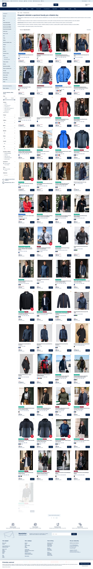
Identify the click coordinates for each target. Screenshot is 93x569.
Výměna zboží (27, 549)
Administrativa (49, 554)
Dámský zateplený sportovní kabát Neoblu (81, 343)
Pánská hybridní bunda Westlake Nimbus (44, 313)
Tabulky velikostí (27, 545)
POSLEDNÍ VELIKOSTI (8, 157)
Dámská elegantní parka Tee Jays (80, 182)
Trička (3, 556)
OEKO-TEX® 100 (7, 156)
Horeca (48, 552)
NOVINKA (6, 154)
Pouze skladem (7, 164)
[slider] (3, 99)
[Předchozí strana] (51, 518)
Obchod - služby (49, 555)
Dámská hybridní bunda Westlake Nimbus (81, 440)
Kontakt (26, 547)
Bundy (3, 553)
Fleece (3, 557)
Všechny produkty (7, 163)
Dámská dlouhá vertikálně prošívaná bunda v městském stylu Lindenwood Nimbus (25, 248)
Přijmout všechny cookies (85, 563)
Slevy (25, 546)
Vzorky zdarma (49, 550)
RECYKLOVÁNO (7, 159)
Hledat (56, 4)
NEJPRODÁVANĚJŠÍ (8, 153)
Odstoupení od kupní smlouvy (29, 550)
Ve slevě (6, 170)
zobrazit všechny (6, 112)
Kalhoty (3, 552)
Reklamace (26, 551)
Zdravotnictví (49, 553)
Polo (3, 555)
